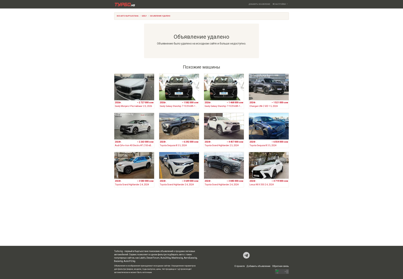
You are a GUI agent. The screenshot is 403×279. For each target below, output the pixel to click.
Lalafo (142, 258)
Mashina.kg (177, 258)
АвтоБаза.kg (190, 258)
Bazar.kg (118, 261)
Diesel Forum (153, 258)
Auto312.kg (129, 261)
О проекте (239, 266)
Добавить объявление (259, 4)
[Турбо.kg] (124, 4)
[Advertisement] (201, 221)
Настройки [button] (280, 4)
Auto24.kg (165, 258)
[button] (117, 87)
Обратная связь (280, 266)
